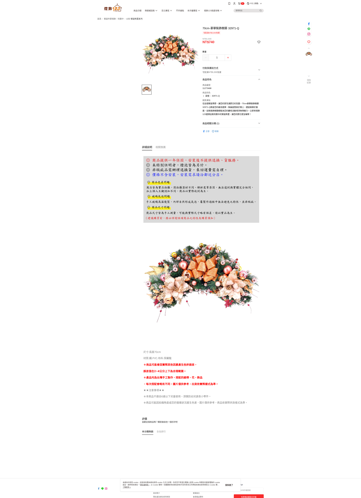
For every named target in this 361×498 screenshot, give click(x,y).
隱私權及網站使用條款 (161, 497)
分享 (208, 131)
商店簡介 (156, 493)
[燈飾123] (113, 7)
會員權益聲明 (198, 497)
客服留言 (196, 493)
